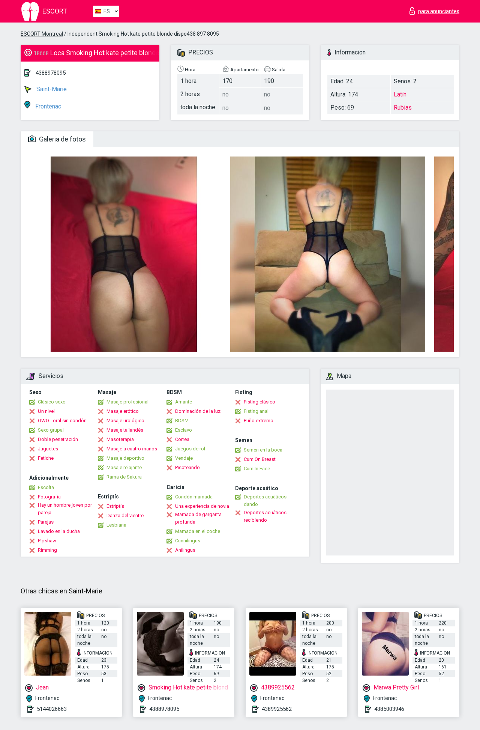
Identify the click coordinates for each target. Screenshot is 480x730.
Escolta (46, 487)
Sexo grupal (51, 430)
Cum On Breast (260, 459)
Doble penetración (58, 439)
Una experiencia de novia (202, 506)
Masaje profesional (127, 402)
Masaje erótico (122, 411)
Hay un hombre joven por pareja (65, 508)
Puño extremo (258, 420)
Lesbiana (116, 525)
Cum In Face (257, 468)
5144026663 (52, 709)
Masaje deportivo (125, 458)
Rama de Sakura (124, 477)
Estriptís (115, 506)
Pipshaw (47, 540)
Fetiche (46, 458)
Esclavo (183, 430)
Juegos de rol (190, 449)
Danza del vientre (125, 515)
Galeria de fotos (62, 139)
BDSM (182, 420)
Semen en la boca (263, 450)
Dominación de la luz (197, 411)
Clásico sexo (52, 402)
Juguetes (48, 449)
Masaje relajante (124, 467)
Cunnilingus (187, 540)
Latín (400, 94)
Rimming (47, 550)
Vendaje (184, 458)
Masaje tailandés (124, 430)
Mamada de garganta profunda (198, 518)
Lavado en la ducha (59, 531)
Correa (182, 439)
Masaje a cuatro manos (131, 449)
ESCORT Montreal (42, 34)
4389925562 (277, 709)
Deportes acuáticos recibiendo (265, 516)
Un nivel (46, 411)
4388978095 (51, 72)
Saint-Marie (51, 89)
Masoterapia (120, 439)
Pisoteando (187, 467)
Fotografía (49, 497)
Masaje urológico (125, 420)
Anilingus (185, 550)
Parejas (46, 522)
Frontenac (47, 106)
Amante (183, 402)
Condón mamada (194, 497)
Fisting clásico (259, 402)
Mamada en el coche (197, 531)
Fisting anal (256, 411)
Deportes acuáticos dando (265, 500)
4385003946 (389, 709)
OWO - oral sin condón (62, 420)
